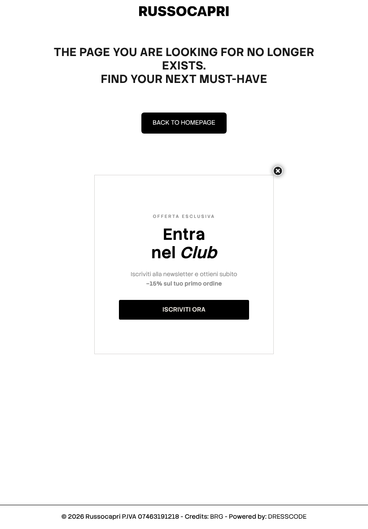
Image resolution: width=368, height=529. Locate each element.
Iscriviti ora (184, 310)
